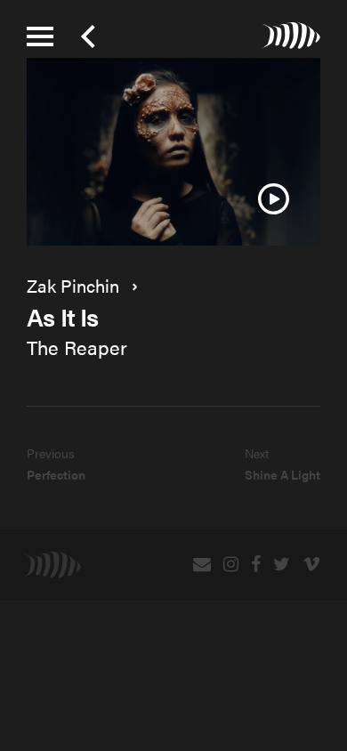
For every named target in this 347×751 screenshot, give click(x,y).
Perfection (56, 474)
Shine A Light (282, 474)
